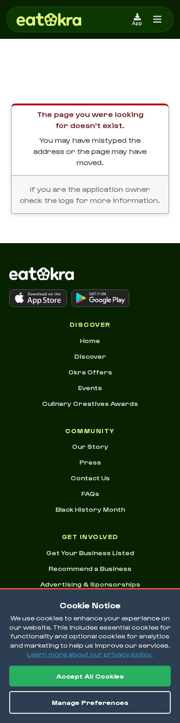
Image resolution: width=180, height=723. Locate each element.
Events (90, 388)
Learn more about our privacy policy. (90, 654)
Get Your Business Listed (90, 553)
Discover (90, 356)
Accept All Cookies (90, 676)
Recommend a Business (90, 568)
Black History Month (90, 509)
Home (90, 340)
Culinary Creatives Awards (90, 403)
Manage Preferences (90, 702)
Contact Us (90, 478)
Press (90, 462)
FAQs (90, 493)
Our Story (90, 446)
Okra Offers (90, 372)
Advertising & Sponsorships (90, 584)
